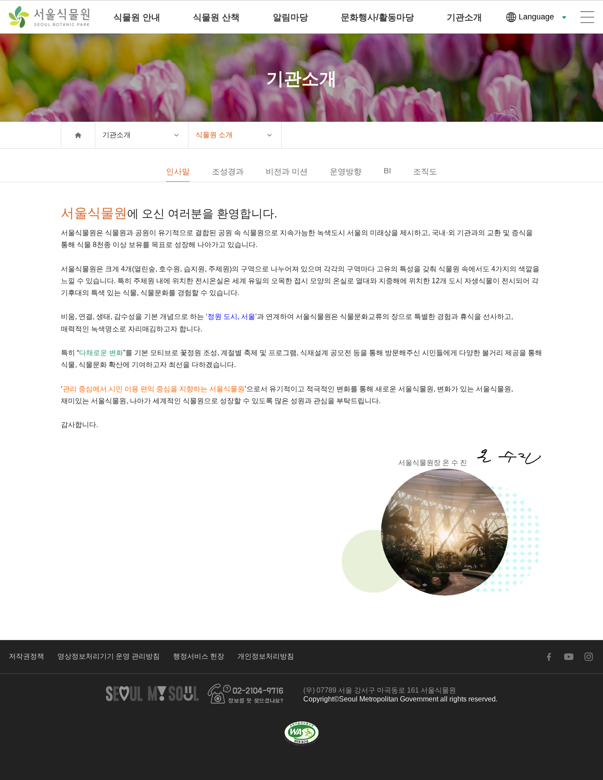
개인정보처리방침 (265, 656)
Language (536, 16)
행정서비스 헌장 (198, 656)
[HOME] (78, 135)
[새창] (301, 733)
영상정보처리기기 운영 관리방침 (108, 656)
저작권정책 (26, 656)
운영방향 (346, 171)
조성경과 (228, 171)
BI (387, 170)
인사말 (178, 171)
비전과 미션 (287, 171)
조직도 (425, 171)
